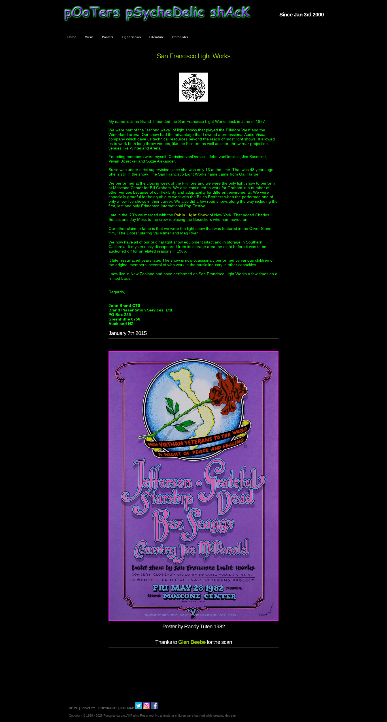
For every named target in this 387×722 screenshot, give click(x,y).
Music (89, 37)
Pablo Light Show (191, 215)
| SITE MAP (126, 708)
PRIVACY (88, 708)
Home (71, 37)
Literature (156, 37)
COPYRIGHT (107, 708)
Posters (107, 37)
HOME (73, 708)
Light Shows (131, 37)
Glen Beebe (192, 642)
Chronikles (180, 37)
